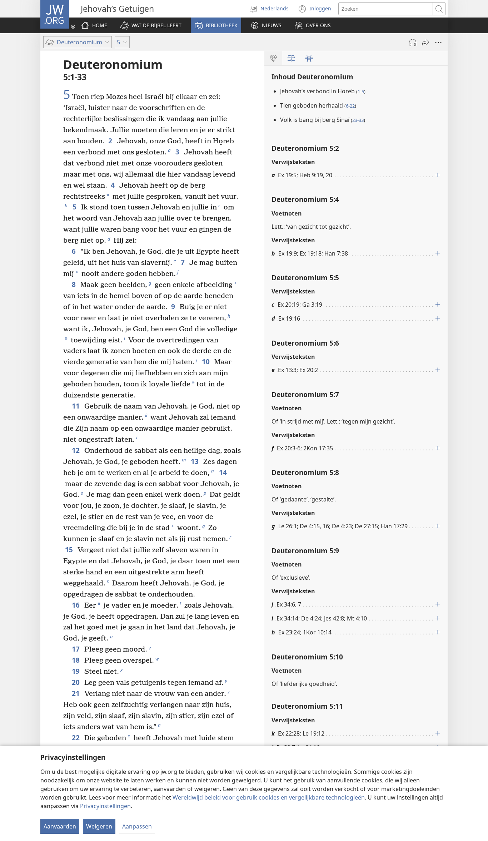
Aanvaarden (60, 826)
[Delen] (425, 42)
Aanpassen (137, 826)
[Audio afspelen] (412, 42)
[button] (150, 25)
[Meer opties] (438, 42)
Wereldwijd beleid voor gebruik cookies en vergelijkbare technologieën (269, 797)
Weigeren (99, 826)
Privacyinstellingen (105, 806)
